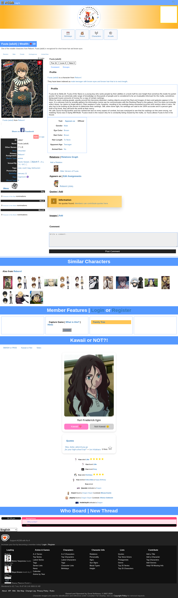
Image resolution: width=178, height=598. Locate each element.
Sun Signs (94, 563)
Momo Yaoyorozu (18, 561)
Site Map (20, 591)
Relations (54, 157)
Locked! (67, 330)
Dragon (98, 488)
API (9, 591)
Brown (66, 130)
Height (92, 568)
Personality (94, 557)
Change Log (31, 591)
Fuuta (76, 171)
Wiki (14, 591)
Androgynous (33, 54)
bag (29, 168)
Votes (39, 348)
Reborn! (21, 120)
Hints (50, 324)
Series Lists (37, 565)
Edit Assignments (72, 176)
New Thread (104, 510)
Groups (66, 67)
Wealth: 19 (27, 43)
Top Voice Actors (125, 557)
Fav (54, 63)
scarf (24, 168)
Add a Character (153, 557)
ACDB (9, 2)
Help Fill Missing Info (154, 565)
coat (19, 168)
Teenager (68, 144)
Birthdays (68, 36)
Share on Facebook (23, 131)
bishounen (36, 168)
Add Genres (151, 563)
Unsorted (21, 151)
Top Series (37, 557)
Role (15, 151)
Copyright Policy (120, 596)
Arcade (111, 36)
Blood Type (11, 180)
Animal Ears (44, 54)
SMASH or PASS (10, 348)
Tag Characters (152, 560)
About (4, 591)
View (28, 525)
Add (61, 191)
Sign (15, 177)
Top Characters (67, 557)
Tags (35, 563)
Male (14, 54)
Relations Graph (69, 157)
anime (20, 158)
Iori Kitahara (95, 449)
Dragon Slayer (87, 493)
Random (5, 54)
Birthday (13, 173)
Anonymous (31, 518)
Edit (36, 137)
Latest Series (38, 560)
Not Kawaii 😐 (101, 426)
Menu (6, 188)
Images (53, 215)
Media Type (11, 158)
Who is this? (32, 522)
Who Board (73, 510)
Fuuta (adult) (9, 43)
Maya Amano (16, 572)
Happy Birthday (100, 480)
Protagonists (123, 560)
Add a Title (150, 554)
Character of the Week (9, 205)
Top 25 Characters (125, 568)
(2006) (70, 186)
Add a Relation (56, 162)
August (7, 554)
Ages (92, 560)
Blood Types (95, 565)
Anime (82, 36)
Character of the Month (10, 215)
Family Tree (99, 322)
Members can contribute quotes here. (91, 203)
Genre (120, 563)
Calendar (37, 571)
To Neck (67, 140)
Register (121, 310)
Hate (72, 63)
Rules (52, 591)
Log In (17, 3)
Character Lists (67, 565)
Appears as (70, 121)
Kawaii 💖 (76, 426)
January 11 (22, 173)
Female (22, 54)
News (35, 568)
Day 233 (8, 576)
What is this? (72, 322)
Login (97, 310)
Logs (42, 137)
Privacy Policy (42, 591)
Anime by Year (39, 574)
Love (63, 63)
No (65, 149)
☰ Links (41, 58)
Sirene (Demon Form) (20, 583)
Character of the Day (9, 196)
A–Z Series (37, 554)
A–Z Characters (67, 554)
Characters (96, 36)
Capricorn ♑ (23, 177)
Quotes (53, 191)
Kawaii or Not (26, 348)
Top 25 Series (123, 565)
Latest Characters (68, 560)
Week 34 (8, 565)
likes (105, 449)
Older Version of (66, 171)
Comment (55, 67)
